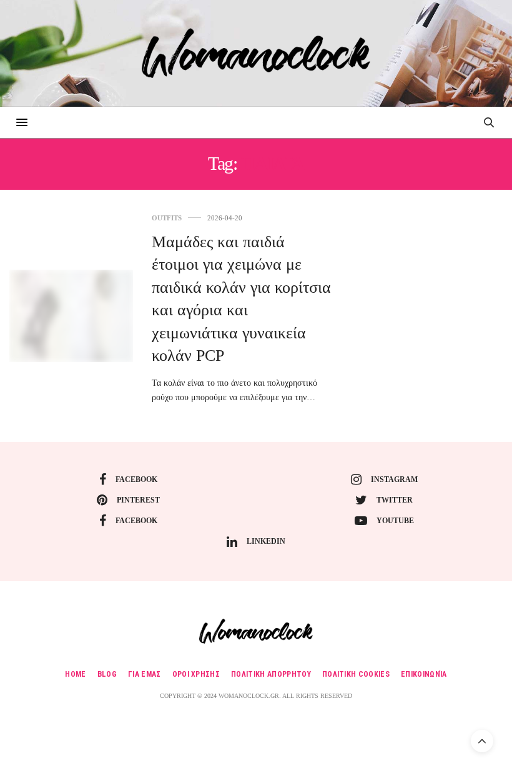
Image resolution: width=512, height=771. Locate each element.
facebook (136, 479)
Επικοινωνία (424, 674)
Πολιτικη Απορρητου (271, 674)
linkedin (266, 541)
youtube (395, 520)
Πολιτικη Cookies (356, 674)
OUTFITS (167, 218)
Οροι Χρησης (196, 674)
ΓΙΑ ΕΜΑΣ (144, 674)
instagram (394, 479)
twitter (395, 500)
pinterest (138, 500)
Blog (107, 674)
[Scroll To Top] (482, 741)
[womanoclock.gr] (256, 53)
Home (75, 674)
